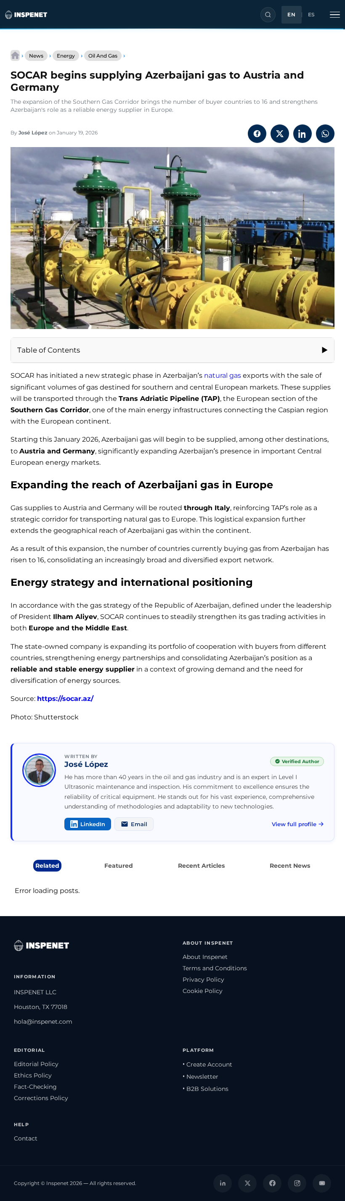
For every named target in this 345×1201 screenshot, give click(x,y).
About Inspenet (205, 956)
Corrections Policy (41, 1098)
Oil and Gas (102, 56)
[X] (247, 1183)
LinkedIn (92, 824)
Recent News (290, 865)
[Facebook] (272, 1183)
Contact (25, 1138)
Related (47, 865)
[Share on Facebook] (257, 133)
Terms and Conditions (215, 968)
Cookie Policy (203, 991)
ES (311, 15)
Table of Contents (48, 350)
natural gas (222, 375)
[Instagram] (297, 1183)
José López (33, 132)
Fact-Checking (35, 1086)
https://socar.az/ (65, 699)
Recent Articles (201, 865)
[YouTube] (322, 1183)
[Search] (268, 14)
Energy (66, 56)
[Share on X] (280, 133)
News (36, 56)
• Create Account (207, 1064)
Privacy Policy (203, 979)
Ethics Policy (33, 1075)
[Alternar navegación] (335, 15)
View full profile (294, 824)
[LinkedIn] (222, 1183)
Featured (118, 865)
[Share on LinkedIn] (302, 133)
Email (139, 824)
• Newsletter (200, 1076)
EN (291, 15)
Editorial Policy (36, 1064)
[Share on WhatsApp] (325, 133)
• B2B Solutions (205, 1088)
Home (15, 55)
